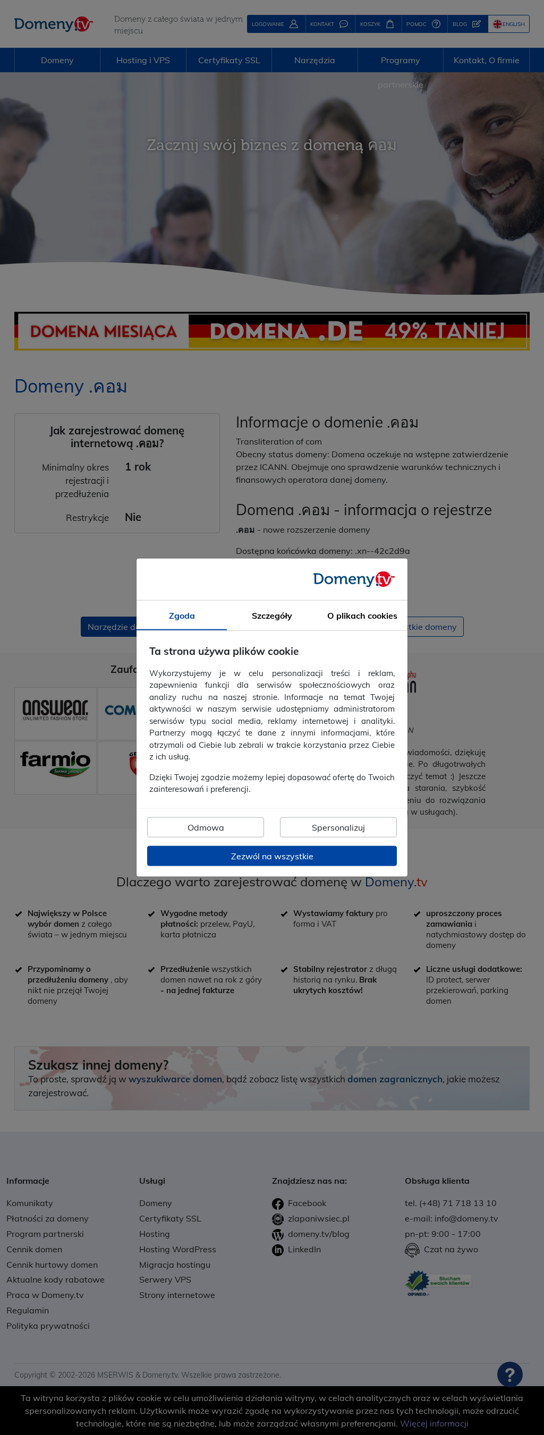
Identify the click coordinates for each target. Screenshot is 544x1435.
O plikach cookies (362, 615)
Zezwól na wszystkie (272, 855)
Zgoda (182, 615)
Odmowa (206, 827)
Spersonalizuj (338, 827)
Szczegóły (272, 615)
